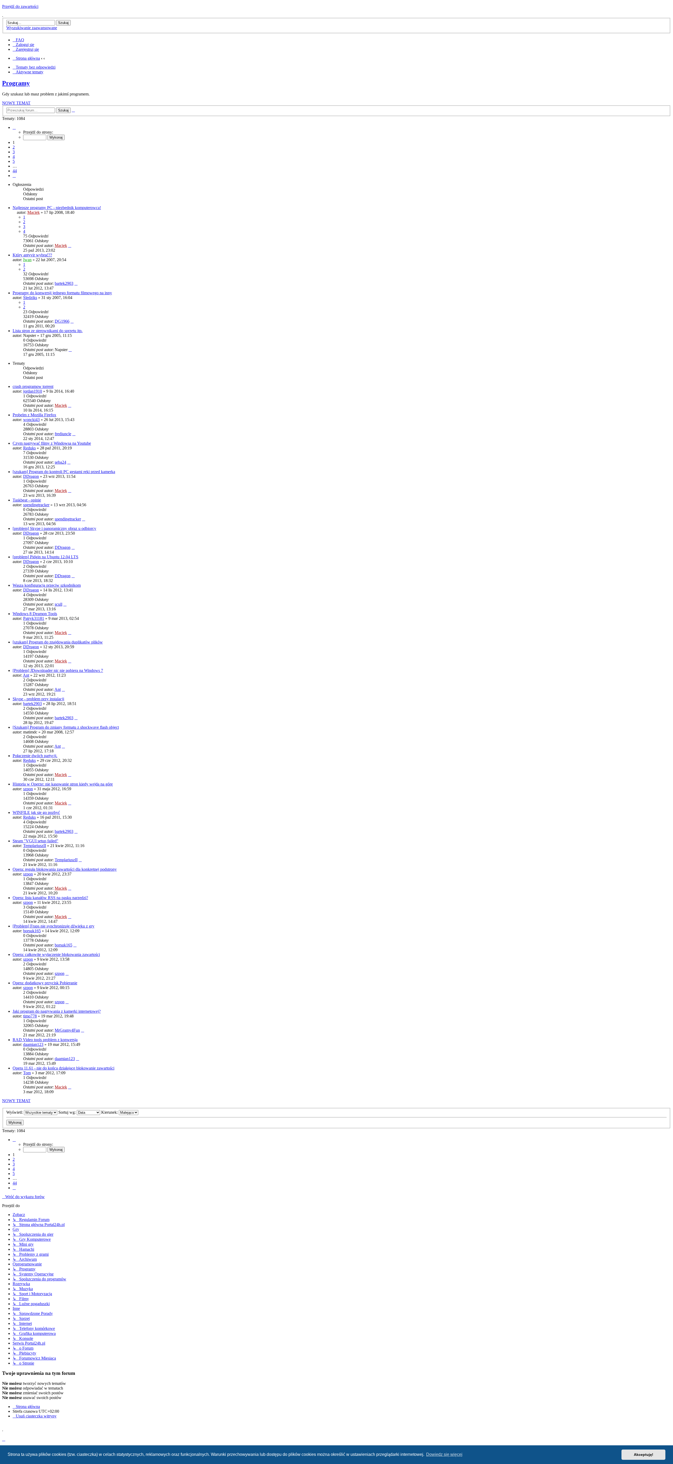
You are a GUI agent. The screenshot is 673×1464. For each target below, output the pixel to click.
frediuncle (63, 434)
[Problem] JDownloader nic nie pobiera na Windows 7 (58, 670)
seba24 (60, 462)
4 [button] (14, 156)
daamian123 (33, 1044)
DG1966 (62, 321)
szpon (28, 789)
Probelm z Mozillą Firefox (34, 415)
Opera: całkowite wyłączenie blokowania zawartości (56, 954)
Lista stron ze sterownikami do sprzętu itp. (48, 330)
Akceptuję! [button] (643, 1454)
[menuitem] (18, 40)
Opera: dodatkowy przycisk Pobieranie (45, 983)
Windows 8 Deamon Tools (35, 613)
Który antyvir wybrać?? (32, 255)
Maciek (33, 212)
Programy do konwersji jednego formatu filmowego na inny (62, 293)
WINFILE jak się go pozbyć (36, 812)
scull (58, 604)
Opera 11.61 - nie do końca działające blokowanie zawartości (63, 1068)
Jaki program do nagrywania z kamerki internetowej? (57, 1011)
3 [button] (14, 152)
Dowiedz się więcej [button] (444, 1454)
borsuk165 (32, 931)
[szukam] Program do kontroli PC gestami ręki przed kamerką (64, 471)
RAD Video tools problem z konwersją (45, 1039)
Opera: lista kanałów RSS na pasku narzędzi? (50, 897)
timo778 (30, 1016)
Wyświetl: (15, 1112)
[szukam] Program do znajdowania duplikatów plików (58, 642)
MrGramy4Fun (67, 1030)
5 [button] (14, 161)
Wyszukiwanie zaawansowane (31, 28)
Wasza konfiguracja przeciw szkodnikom (47, 585)
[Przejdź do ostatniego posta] (69, 245)
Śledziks (30, 297)
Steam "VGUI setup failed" (35, 841)
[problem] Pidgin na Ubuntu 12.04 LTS (45, 557)
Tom (27, 1073)
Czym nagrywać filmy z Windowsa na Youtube (52, 443)
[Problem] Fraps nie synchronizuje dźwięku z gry (53, 926)
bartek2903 (64, 283)
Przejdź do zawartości (20, 6)
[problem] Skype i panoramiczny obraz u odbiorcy (54, 528)
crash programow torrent (33, 386)
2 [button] (14, 147)
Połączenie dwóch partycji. (35, 755)
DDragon (31, 476)
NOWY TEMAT (16, 103)
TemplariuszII (34, 845)
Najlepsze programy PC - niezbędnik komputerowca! (57, 207)
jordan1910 (32, 391)
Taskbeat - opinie (27, 500)
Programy (16, 83)
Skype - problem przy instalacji (38, 699)
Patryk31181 (33, 618)
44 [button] (15, 171)
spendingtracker (36, 505)
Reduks (29, 448)
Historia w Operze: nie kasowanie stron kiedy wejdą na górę (63, 784)
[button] (14, 127)
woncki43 (31, 419)
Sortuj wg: (67, 1112)
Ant (26, 675)
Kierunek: (110, 1112)
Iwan (27, 259)
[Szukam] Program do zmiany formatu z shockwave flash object (66, 727)
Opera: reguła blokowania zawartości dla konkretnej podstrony (65, 869)
